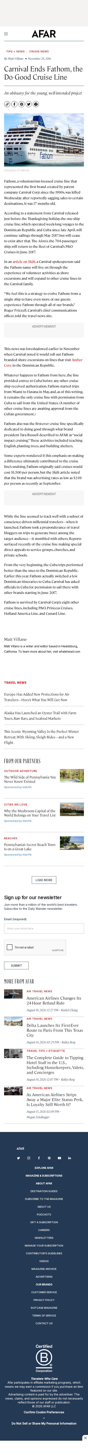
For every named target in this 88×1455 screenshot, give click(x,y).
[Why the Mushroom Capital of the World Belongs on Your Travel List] (72, 809)
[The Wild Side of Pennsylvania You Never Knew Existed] (72, 776)
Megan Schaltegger (38, 1117)
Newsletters (44, 1237)
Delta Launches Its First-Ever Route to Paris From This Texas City (55, 1030)
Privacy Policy (44, 1300)
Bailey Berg (68, 1042)
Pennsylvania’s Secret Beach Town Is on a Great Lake (29, 846)
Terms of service (44, 1315)
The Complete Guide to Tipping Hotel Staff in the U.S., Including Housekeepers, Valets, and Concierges (55, 1065)
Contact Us (44, 1323)
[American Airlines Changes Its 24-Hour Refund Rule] (13, 994)
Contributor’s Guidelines (44, 1253)
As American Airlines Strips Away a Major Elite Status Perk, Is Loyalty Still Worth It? (55, 1099)
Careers (44, 1230)
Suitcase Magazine (44, 1307)
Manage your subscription (44, 1245)
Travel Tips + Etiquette (46, 1050)
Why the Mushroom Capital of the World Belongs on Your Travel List (30, 813)
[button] (44, 1412)
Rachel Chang (69, 1010)
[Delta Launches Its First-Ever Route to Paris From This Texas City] (13, 1021)
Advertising (44, 1276)
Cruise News (39, 51)
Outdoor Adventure (20, 771)
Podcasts (44, 1214)
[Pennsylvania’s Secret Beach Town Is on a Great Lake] (72, 843)
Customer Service (44, 1292)
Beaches (10, 838)
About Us (44, 1206)
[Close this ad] (85, 1438)
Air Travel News (39, 991)
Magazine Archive (44, 1268)
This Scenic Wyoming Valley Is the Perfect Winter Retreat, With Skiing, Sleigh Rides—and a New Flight (41, 737)
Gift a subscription (44, 1222)
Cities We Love (15, 804)
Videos (44, 1261)
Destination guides (44, 1191)
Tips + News (15, 51)
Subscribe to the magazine (44, 1198)
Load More (44, 880)
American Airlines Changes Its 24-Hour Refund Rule (54, 1000)
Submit (16, 965)
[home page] (44, 33)
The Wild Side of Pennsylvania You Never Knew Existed (30, 779)
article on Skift (24, 261)
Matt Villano (15, 639)
